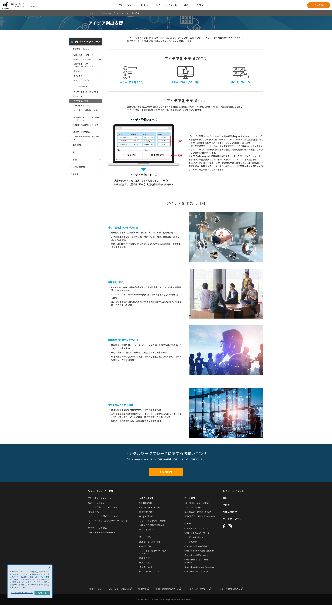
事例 (225, 498)
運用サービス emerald (149, 541)
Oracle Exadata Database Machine (196, 561)
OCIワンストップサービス (196, 528)
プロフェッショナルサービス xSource (152, 552)
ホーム (92, 13)
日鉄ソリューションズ (119, 588)
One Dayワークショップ (150, 571)
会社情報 (142, 588)
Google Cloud (146, 516)
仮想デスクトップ (80, 49)
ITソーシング (145, 536)
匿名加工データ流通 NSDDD (197, 511)
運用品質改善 (145, 562)
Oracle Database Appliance (197, 571)
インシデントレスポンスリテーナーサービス (86, 118)
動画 (74, 159)
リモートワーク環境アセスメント (86, 111)
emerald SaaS (146, 546)
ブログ (75, 173)
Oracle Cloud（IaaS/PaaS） (197, 546)
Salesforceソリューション (196, 502)
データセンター (146, 529)
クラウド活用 (145, 566)
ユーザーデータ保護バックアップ (86, 138)
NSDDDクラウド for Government (200, 516)
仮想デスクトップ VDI (82, 59)
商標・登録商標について (167, 588)
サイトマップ (95, 588)
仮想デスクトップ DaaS (83, 55)
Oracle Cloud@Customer (196, 555)
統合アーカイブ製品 (81, 132)
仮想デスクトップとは (82, 80)
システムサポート (192, 541)
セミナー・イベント (233, 491)
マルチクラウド (146, 497)
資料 (74, 152)
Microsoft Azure (146, 511)
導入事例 (76, 145)
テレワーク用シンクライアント (86, 92)
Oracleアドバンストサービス (198, 532)
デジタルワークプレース (110, 13)
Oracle (187, 523)
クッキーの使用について (229, 588)
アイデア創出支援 (80, 101)
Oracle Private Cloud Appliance (199, 566)
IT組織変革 (144, 558)
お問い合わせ (318, 5)
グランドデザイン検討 (82, 105)
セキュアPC (78, 96)
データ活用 (189, 497)
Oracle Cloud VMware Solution (199, 550)
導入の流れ (77, 71)
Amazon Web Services (149, 507)
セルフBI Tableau (192, 507)
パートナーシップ (232, 518)
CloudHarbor (145, 502)
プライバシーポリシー (198, 588)
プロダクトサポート (193, 537)
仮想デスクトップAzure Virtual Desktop (83, 65)
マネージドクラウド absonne (153, 520)
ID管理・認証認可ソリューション (86, 126)
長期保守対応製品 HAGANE (151, 525)
